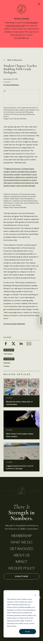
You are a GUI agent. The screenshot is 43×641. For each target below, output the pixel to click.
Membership (21, 536)
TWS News (7, 82)
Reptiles (7, 363)
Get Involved (21, 549)
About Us (21, 555)
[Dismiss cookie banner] (35, 595)
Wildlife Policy (21, 568)
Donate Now (21, 576)
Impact (21, 562)
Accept (27, 631)
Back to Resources (14, 60)
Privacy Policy (11, 626)
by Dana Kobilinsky (11, 85)
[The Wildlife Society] (22, 491)
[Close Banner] (39, 4)
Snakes (6, 366)
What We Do (21, 542)
